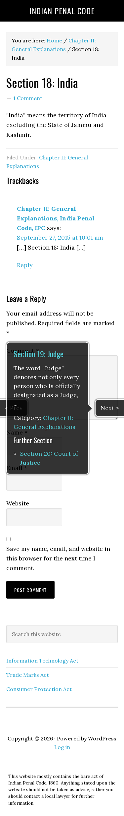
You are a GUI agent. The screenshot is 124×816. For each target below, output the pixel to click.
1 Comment (27, 98)
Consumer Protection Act (39, 689)
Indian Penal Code (62, 11)
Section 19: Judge (38, 354)
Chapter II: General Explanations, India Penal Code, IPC (56, 218)
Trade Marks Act (27, 674)
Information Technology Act (42, 660)
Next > (110, 408)
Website (17, 503)
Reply (25, 265)
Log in (62, 747)
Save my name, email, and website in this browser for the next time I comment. (58, 558)
